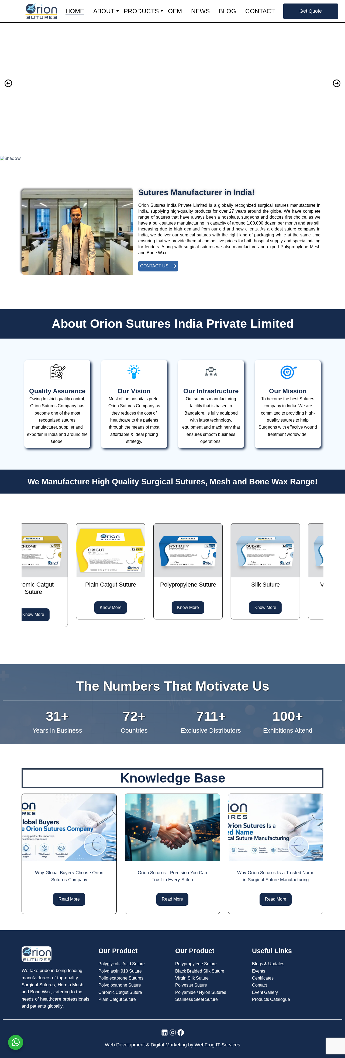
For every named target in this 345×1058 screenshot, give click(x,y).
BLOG (227, 11)
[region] (172, 91)
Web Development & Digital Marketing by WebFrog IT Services (172, 1044)
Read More (69, 899)
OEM (175, 11)
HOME (74, 11)
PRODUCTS (141, 11)
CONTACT (260, 11)
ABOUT (104, 11)
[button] (172, 83)
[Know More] (66, 550)
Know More (66, 607)
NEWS (200, 11)
